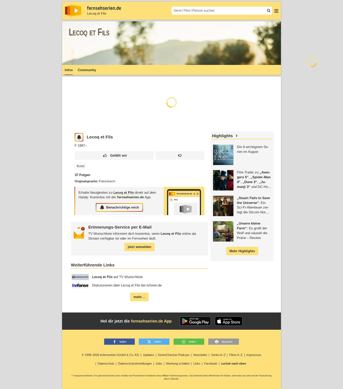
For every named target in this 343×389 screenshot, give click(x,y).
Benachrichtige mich (122, 207)
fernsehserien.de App (151, 321)
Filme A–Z (235, 355)
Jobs (159, 363)
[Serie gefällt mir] (114, 155)
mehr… (139, 297)
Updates (148, 355)
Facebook (210, 363)
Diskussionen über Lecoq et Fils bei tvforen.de (127, 285)
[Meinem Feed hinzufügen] (79, 137)
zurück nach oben (233, 363)
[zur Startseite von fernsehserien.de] (73, 10)
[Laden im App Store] (228, 321)
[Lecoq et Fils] (184, 201)
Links (196, 363)
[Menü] (276, 10)
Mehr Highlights (242, 251)
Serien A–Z (218, 355)
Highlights (222, 135)
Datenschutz (106, 363)
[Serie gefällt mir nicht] (180, 155)
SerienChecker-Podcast (173, 355)
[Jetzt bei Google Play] (195, 321)
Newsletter (200, 355)
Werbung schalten (178, 363)
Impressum (253, 355)
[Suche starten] (268, 11)
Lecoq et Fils (96, 13)
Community (87, 70)
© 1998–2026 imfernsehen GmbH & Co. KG (110, 355)
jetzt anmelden (139, 247)
